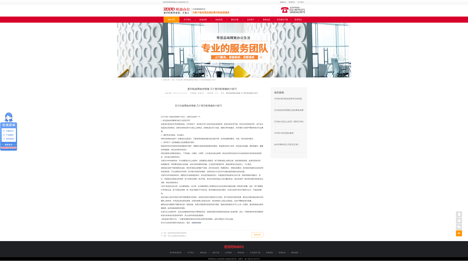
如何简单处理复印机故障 (177, 233)
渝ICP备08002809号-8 (252, 259)
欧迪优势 (203, 20)
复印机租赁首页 (176, 253)
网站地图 (294, 253)
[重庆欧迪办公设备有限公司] (234, 249)
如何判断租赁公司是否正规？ (287, 144)
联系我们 (292, 2)
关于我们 (301, 2)
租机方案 (215, 253)
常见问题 (179, 80)
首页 (173, 80)
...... (275, 103)
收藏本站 (283, 2)
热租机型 (219, 20)
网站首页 (171, 20)
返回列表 (257, 235)
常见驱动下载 (282, 20)
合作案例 (228, 253)
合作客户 (250, 20)
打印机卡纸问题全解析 (284, 133)
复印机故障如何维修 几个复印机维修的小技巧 (242, 93)
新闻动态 (266, 20)
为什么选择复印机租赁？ (177, 236)
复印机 (178, 105)
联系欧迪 (282, 253)
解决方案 (235, 20)
